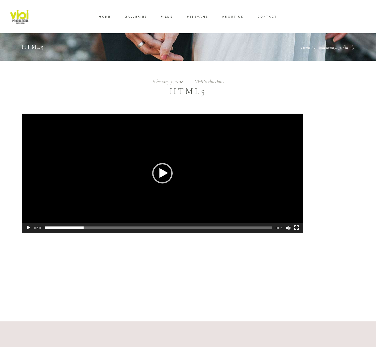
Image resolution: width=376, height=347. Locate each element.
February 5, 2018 (168, 81)
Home (306, 47)
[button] (162, 173)
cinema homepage (328, 47)
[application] (162, 173)
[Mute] (288, 227)
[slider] (158, 227)
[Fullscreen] (296, 227)
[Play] (28, 227)
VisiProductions (209, 81)
